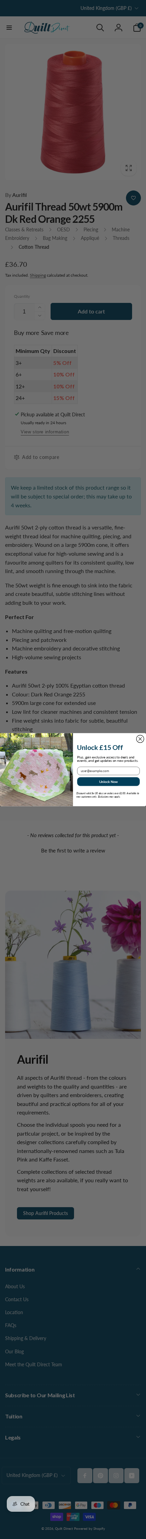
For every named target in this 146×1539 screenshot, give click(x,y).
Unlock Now (108, 781)
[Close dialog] (140, 738)
